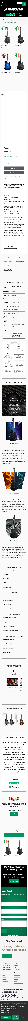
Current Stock (8, 22)
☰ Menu (3, 2)
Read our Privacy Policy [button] (10, 1008)
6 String (19, 156)
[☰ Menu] (3, 2)
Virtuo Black (7, 855)
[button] (2, 1010)
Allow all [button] (6, 1017)
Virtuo (16, 156)
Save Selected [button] (15, 1017)
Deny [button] (23, 1017)
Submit (4, 931)
